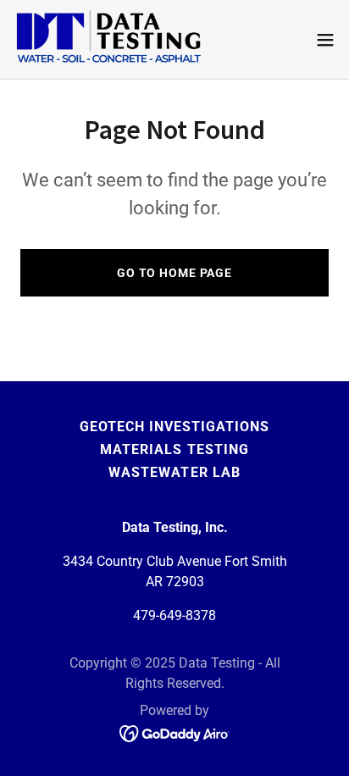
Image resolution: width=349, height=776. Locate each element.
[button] (325, 40)
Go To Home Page (174, 273)
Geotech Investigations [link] (174, 426)
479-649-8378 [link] (174, 615)
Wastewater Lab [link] (174, 472)
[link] (108, 39)
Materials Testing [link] (174, 449)
